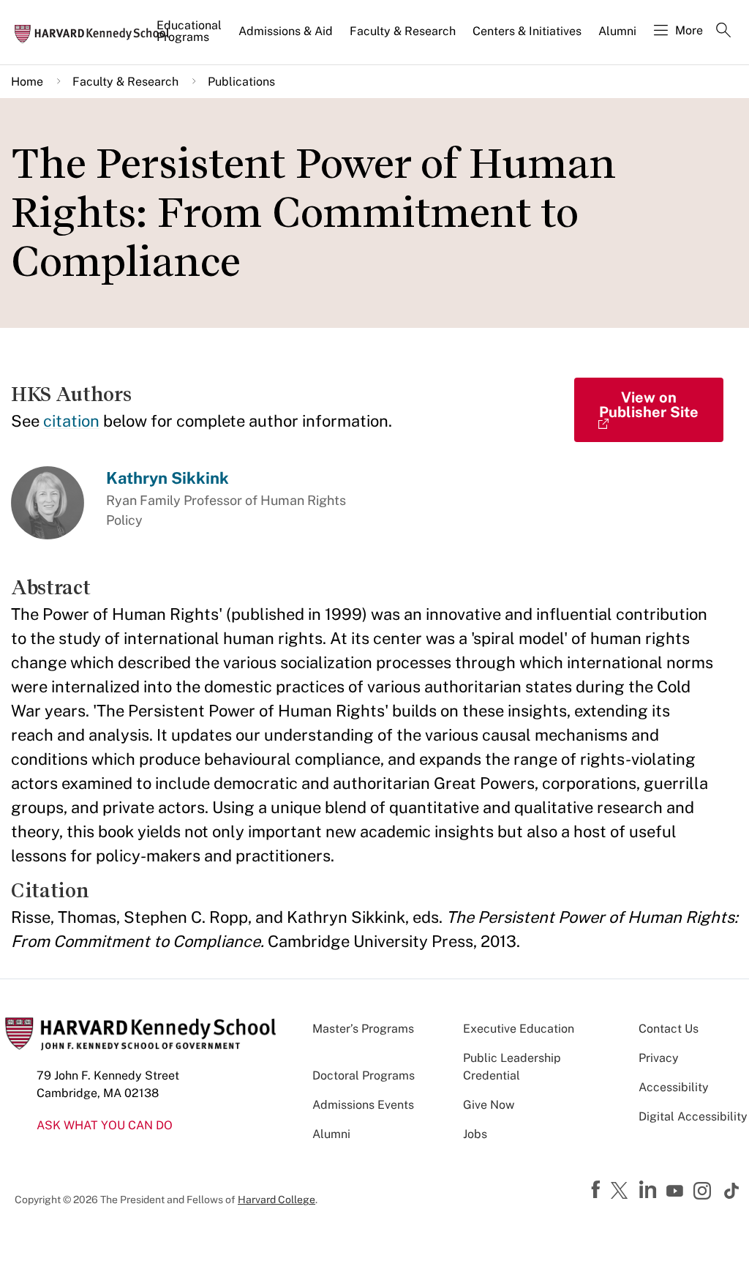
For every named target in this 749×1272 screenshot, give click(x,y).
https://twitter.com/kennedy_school (622, 1191)
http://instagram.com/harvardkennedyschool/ (704, 1192)
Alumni (617, 31)
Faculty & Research (403, 31)
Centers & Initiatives (527, 31)
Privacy (659, 1058)
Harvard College (276, 1199)
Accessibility (674, 1087)
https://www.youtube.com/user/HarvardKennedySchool (677, 1191)
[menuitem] (190, 37)
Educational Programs (189, 31)
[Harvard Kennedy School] (96, 33)
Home (27, 82)
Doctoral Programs (363, 1075)
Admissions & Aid (285, 31)
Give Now (488, 1105)
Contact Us (669, 1029)
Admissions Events (363, 1105)
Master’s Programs (363, 1029)
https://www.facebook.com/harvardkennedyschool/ (598, 1190)
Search (723, 31)
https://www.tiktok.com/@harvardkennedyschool (732, 1191)
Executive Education (518, 1029)
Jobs (475, 1134)
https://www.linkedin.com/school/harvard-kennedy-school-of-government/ (649, 1190)
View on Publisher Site (649, 405)
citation (71, 420)
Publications (241, 82)
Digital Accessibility (693, 1116)
